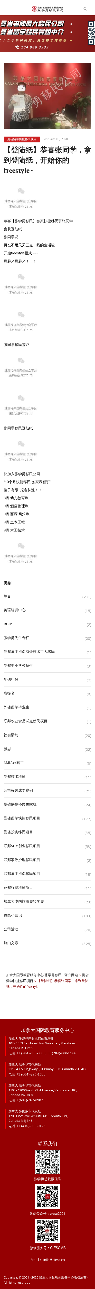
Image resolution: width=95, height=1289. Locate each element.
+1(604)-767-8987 (29, 1100)
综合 (7, 596)
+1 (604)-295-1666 (31, 1074)
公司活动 (11, 929)
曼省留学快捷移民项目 (22, 139)
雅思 (7, 749)
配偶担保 (11, 679)
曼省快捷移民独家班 (20, 804)
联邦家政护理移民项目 (22, 860)
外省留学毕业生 (16, 707)
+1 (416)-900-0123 (31, 1126)
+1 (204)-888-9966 (61, 1053)
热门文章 (11, 943)
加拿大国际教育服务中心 (56, 1277)
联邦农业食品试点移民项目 (26, 721)
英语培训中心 (15, 610)
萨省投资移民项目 (18, 888)
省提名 (9, 693)
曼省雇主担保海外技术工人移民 (29, 652)
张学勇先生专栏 (16, 638)
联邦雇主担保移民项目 (22, 874)
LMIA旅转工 (14, 763)
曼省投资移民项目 (18, 832)
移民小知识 (13, 915)
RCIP (8, 624)
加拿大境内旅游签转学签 (24, 901)
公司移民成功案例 (18, 790)
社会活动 (11, 735)
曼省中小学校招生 (18, 666)
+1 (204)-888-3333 (31, 1053)
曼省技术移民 (15, 777)
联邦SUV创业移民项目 (22, 846)
